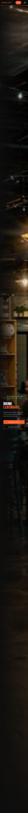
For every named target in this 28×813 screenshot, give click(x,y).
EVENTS (18, 2)
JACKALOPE (7, 3)
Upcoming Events (14, 422)
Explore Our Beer (14, 427)
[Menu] (24, 2)
